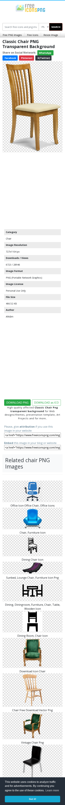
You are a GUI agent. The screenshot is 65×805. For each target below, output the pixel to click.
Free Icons (32, 35)
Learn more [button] (52, 790)
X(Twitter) (43, 58)
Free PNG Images (12, 35)
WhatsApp (45, 52)
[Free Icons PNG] (30, 8)
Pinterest (26, 58)
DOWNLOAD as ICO (46, 402)
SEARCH (55, 27)
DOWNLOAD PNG (17, 402)
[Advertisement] (32, 189)
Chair (8, 238)
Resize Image (51, 35)
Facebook (10, 58)
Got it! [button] (32, 799)
